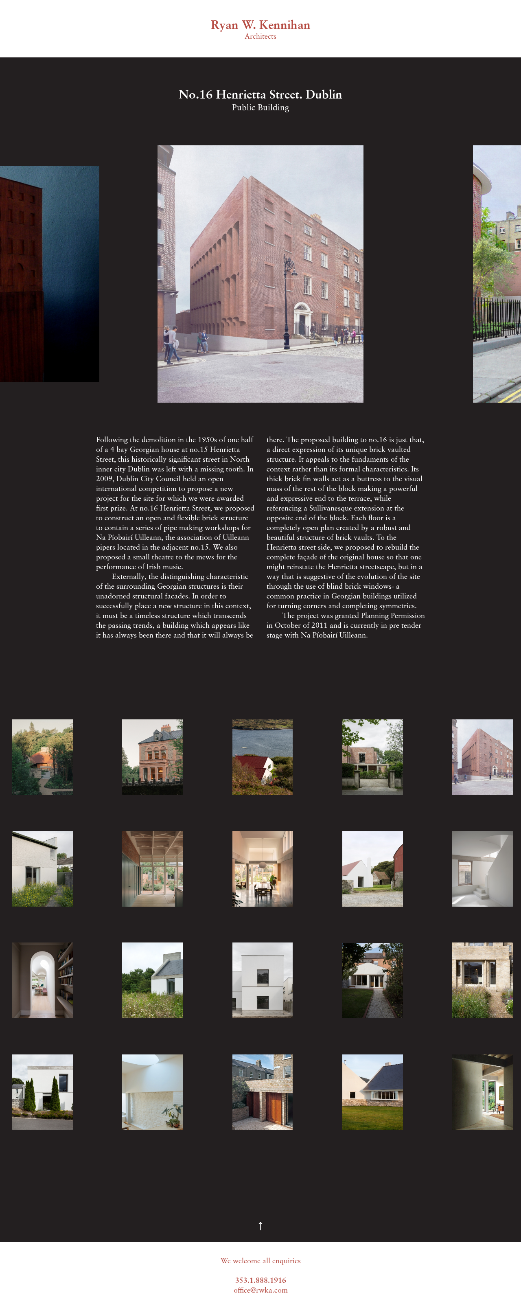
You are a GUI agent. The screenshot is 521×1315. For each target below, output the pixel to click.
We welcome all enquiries (261, 1261)
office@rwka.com (261, 1291)
